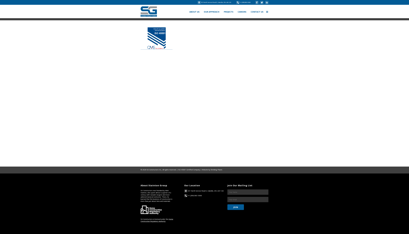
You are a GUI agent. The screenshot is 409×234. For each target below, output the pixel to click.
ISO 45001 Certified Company (189, 170)
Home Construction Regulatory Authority (157, 220)
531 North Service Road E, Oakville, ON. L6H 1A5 (205, 191)
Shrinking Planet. (217, 170)
